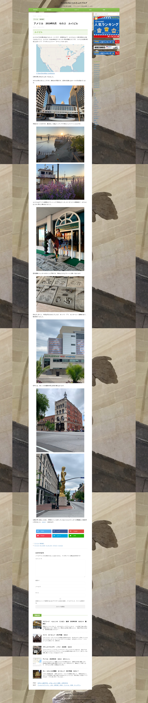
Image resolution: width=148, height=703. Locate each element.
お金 (95, 97)
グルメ (95, 104)
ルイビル (60, 545)
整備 (95, 120)
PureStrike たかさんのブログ (74, 3)
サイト (37, 592)
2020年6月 (97, 78)
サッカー (96, 106)
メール (38, 586)
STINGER (93, 699)
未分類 (95, 122)
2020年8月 (97, 74)
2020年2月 (97, 87)
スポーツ (76, 9)
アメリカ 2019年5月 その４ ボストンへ (56, 659)
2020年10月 (97, 70)
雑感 (104, 9)
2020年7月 (97, 76)
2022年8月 (97, 64)
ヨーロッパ (97, 116)
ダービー (55, 545)
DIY (95, 93)
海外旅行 (35, 9)
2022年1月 (97, 66)
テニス (95, 114)
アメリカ (36, 543)
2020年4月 (97, 83)
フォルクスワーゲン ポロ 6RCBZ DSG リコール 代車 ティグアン (59, 685)
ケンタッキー (49, 545)
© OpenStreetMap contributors (45, 73)
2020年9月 (97, 72)
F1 (94, 95)
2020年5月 (97, 81)
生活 (90, 9)
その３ (44, 522)
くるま (62, 9)
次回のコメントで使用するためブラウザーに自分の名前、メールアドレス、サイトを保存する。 (60, 602)
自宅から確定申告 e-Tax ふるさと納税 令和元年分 (53, 683)
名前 (37, 580)
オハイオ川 (42, 545)
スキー (95, 110)
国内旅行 (49, 9)
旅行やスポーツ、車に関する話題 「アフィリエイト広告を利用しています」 (74, 697)
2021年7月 (97, 68)
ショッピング (97, 108)
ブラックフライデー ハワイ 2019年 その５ (57, 647)
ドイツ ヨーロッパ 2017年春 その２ (55, 635)
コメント (38, 558)
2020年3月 (97, 85)
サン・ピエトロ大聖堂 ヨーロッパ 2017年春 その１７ (61, 671)
